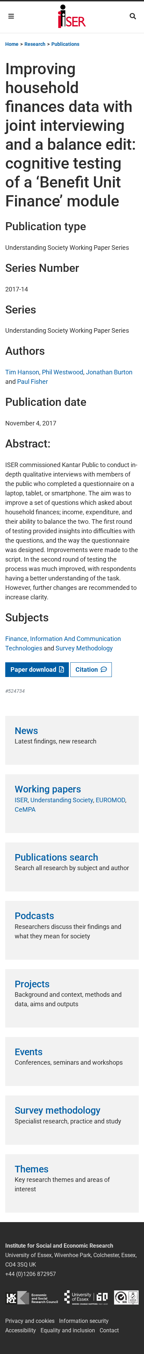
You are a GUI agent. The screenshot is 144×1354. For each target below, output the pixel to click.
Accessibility (20, 1330)
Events (29, 1052)
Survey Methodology (84, 648)
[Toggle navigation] (11, 16)
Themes (32, 1169)
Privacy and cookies (30, 1321)
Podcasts (34, 916)
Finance (16, 638)
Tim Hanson (22, 372)
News (26, 730)
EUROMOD (110, 800)
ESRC (31, 1297)
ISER (21, 800)
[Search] (133, 16)
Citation (88, 669)
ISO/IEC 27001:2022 (126, 1297)
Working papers (48, 789)
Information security (84, 1321)
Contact (109, 1330)
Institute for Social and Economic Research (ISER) (72, 17)
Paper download (34, 669)
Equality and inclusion (68, 1330)
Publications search (56, 857)
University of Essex (86, 1297)
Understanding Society (61, 800)
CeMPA (25, 809)
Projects (32, 984)
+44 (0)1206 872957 (30, 1274)
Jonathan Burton (109, 372)
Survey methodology (57, 1110)
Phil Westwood (62, 372)
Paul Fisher (32, 381)
